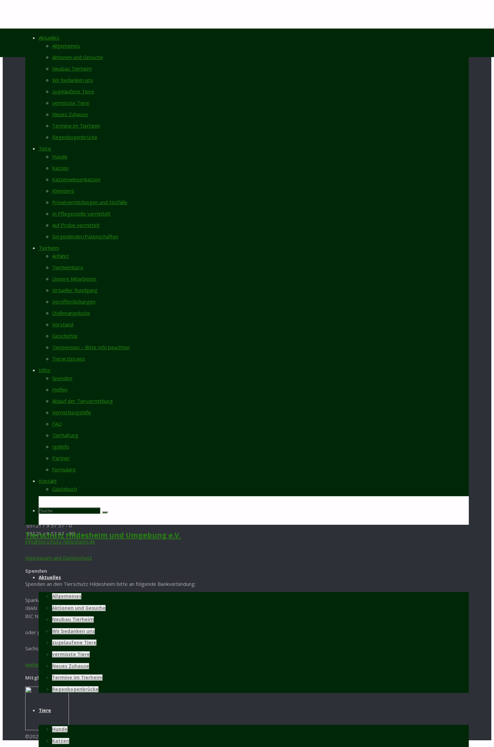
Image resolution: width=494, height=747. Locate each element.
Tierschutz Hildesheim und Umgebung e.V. (103, 535)
